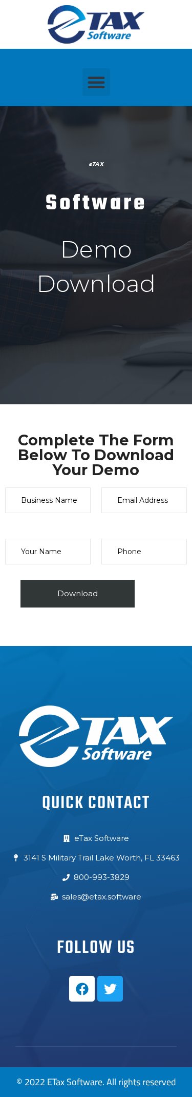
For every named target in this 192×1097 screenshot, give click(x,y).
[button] (96, 82)
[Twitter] (110, 989)
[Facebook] (82, 989)
